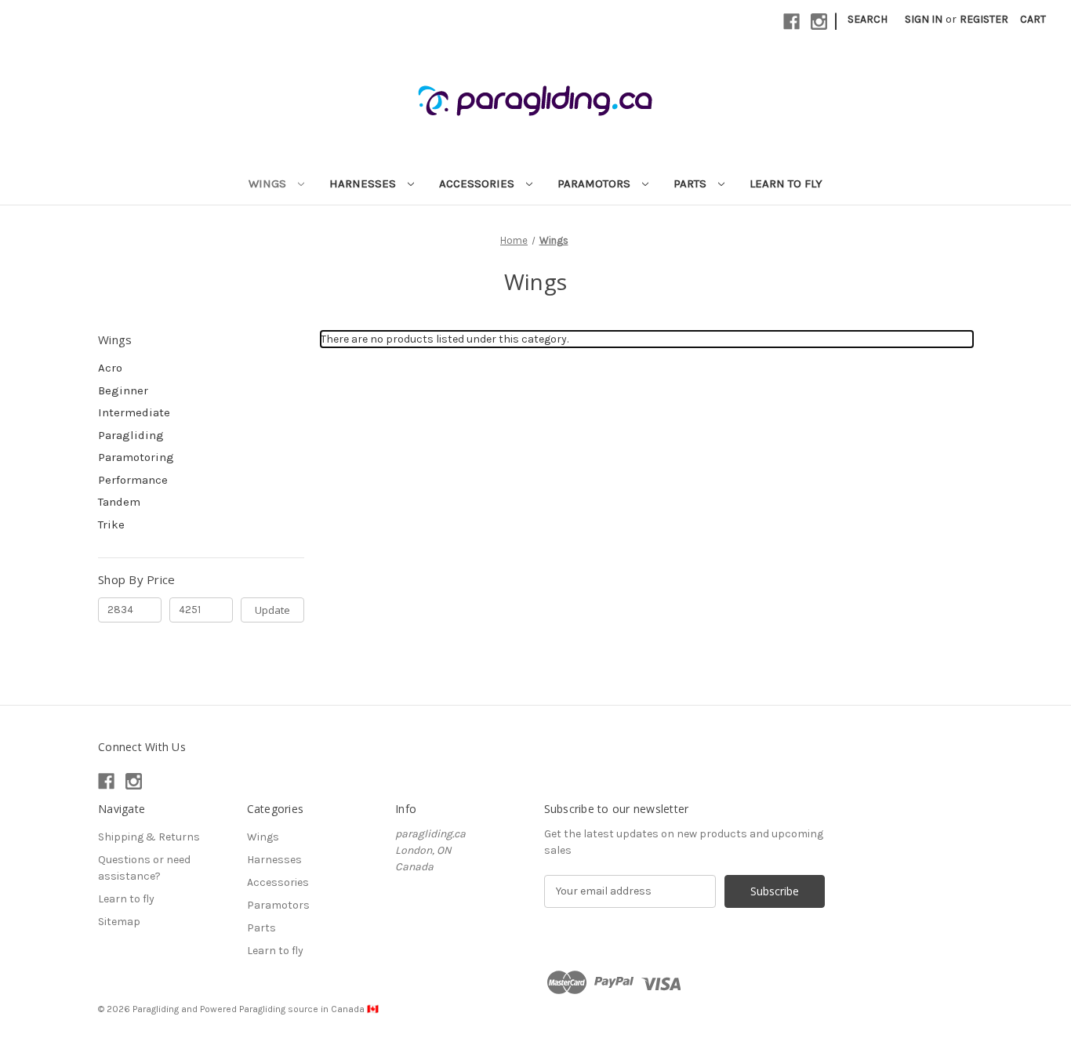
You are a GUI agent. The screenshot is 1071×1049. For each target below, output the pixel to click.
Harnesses (364, 183)
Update (272, 610)
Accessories (478, 183)
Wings (269, 183)
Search (868, 19)
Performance (133, 480)
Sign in (923, 19)
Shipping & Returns (149, 837)
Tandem (119, 502)
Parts (691, 183)
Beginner (123, 390)
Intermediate (134, 412)
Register (984, 19)
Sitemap (119, 921)
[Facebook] (791, 21)
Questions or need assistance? (144, 868)
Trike (111, 524)
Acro (110, 368)
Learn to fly (786, 183)
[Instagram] (819, 21)
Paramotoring (136, 457)
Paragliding (131, 435)
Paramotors (595, 183)
